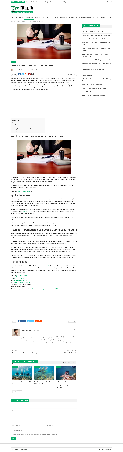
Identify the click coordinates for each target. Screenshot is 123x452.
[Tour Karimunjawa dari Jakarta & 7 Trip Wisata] (44, 373)
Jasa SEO (43, 2)
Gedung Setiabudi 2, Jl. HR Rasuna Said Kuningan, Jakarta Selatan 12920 (37, 289)
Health (64, 17)
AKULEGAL (45, 266)
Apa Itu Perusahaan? (20, 127)
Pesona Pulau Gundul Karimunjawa (92, 84)
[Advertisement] (44, 104)
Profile (33, 2)
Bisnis (39, 17)
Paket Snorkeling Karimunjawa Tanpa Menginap (96, 35)
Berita (56, 17)
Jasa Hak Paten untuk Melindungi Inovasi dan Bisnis (97, 60)
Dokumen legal (27, 211)
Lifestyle (74, 17)
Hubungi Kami (17, 131)
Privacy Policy (62, 2)
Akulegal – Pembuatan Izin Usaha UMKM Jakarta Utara (28, 129)
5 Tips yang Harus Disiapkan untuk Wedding (94, 39)
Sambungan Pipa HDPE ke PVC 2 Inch (92, 31)
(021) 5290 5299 (21, 276)
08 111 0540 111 (19, 278)
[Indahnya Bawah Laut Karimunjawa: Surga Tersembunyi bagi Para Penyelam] (66, 373)
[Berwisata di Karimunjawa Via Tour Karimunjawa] (22, 373)
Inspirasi (48, 17)
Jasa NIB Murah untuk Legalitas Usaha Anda (95, 92)
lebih (103, 17)
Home (28, 2)
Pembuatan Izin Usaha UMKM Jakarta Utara (25, 125)
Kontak (38, 2)
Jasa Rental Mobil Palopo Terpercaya (93, 69)
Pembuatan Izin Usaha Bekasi (66, 353)
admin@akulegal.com (20, 280)
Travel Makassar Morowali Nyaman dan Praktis (95, 88)
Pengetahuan (86, 17)
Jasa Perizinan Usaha (24, 191)
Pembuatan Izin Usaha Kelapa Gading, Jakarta (27, 353)
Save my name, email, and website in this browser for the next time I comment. (34, 434)
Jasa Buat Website (52, 2)
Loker (97, 17)
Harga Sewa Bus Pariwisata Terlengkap (93, 95)
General (30, 17)
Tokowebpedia (108, 449)
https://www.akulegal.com (22, 282)
